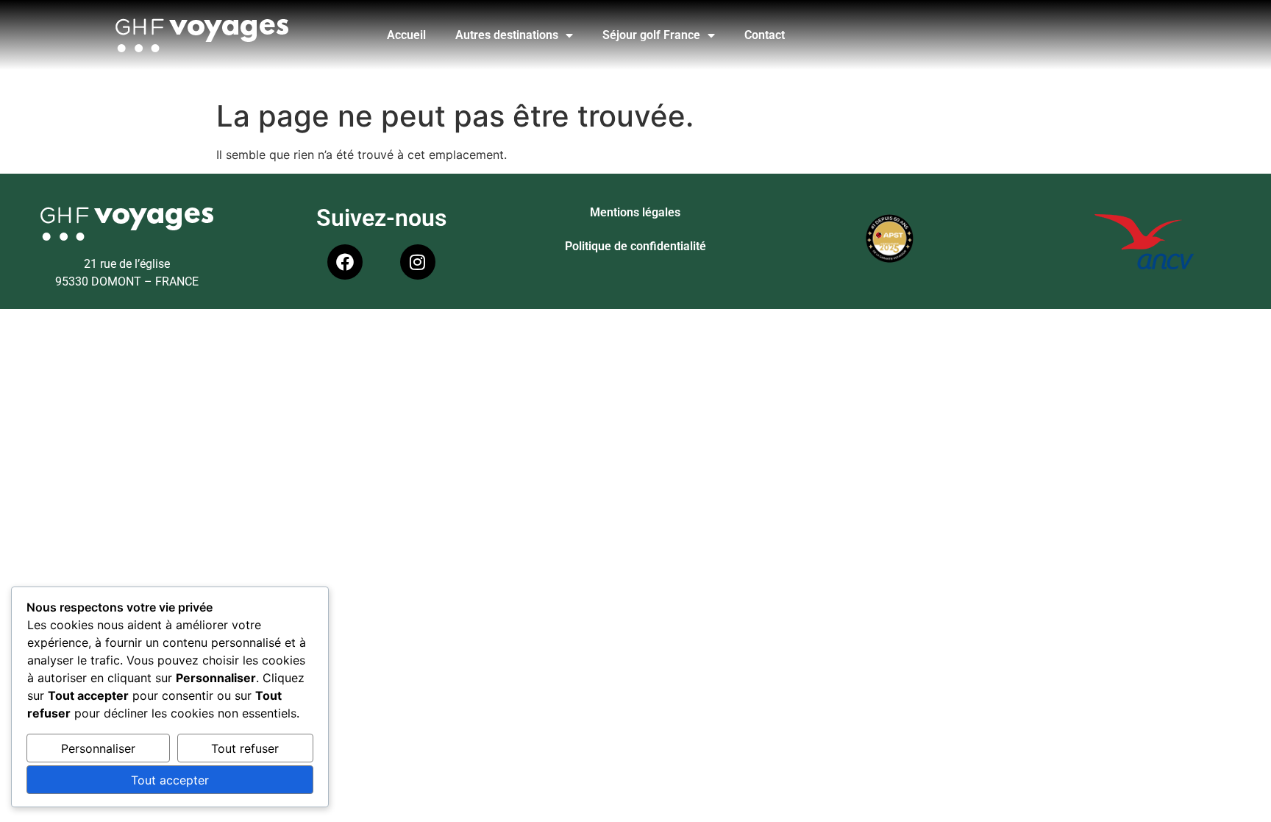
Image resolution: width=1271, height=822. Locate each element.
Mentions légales (635, 212)
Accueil (406, 35)
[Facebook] (345, 262)
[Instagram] (417, 262)
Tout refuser (245, 748)
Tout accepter (170, 780)
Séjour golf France (651, 35)
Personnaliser (98, 748)
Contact (764, 35)
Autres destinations (506, 35)
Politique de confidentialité (635, 246)
